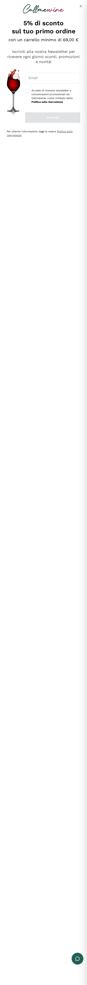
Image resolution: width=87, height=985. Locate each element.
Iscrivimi (53, 117)
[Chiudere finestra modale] (81, 6)
